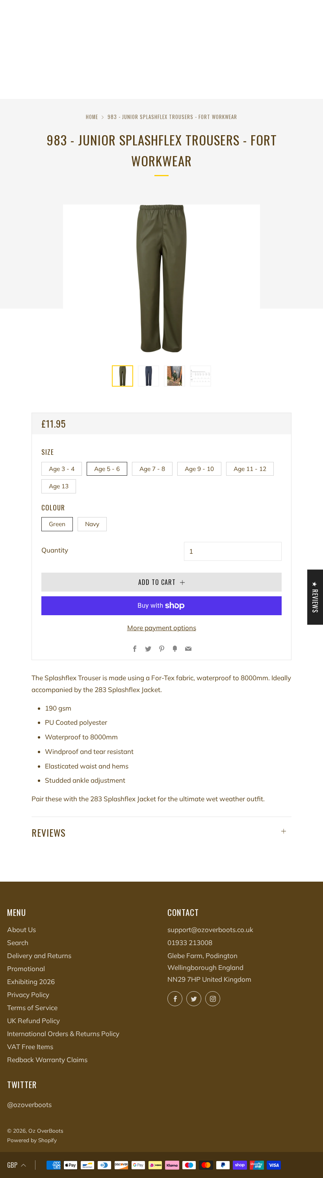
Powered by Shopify (32, 1140)
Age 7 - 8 (152, 469)
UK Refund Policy (33, 1020)
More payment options (161, 627)
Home (92, 117)
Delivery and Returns (39, 955)
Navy (92, 524)
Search (17, 942)
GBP (12, 1165)
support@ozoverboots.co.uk (210, 929)
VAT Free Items (30, 1046)
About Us (21, 929)
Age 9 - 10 (199, 469)
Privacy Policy (28, 994)
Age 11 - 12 (250, 469)
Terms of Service (32, 1007)
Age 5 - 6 (107, 469)
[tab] (122, 376)
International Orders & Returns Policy (63, 1033)
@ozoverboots (29, 1104)
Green (57, 524)
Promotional (26, 968)
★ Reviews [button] (315, 597)
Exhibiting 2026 (31, 981)
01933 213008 (189, 942)
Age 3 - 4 (61, 469)
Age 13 (59, 486)
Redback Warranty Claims (47, 1059)
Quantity (54, 550)
